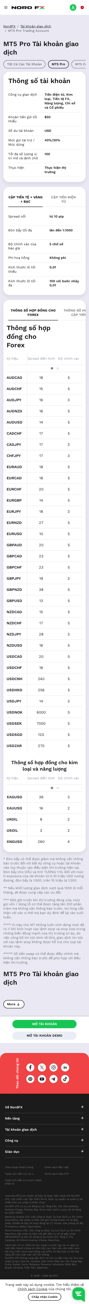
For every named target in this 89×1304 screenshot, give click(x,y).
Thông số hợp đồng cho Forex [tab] (33, 312)
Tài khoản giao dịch (35, 26)
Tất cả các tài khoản (24, 64)
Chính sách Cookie (32, 1289)
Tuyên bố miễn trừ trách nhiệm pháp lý (23, 1182)
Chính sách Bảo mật (56, 1167)
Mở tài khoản (44, 1024)
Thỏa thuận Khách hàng (19, 1167)
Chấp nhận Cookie (45, 1296)
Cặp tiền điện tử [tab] (63, 199)
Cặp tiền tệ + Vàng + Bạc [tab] (25, 199)
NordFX (9, 26)
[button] (5, 7)
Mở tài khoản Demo (44, 1035)
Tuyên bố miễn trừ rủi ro (19, 1173)
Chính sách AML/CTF (56, 1173)
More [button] (11, 1004)
